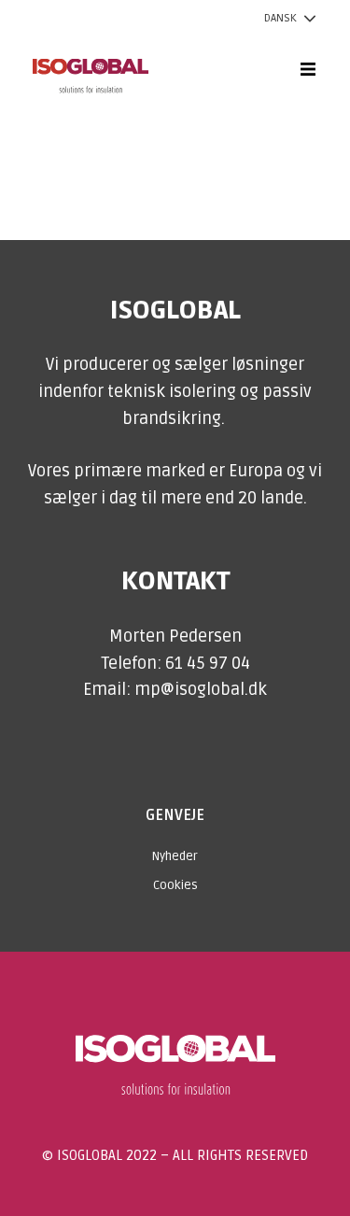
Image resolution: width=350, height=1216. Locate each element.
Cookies (175, 885)
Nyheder (175, 856)
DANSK (280, 18)
